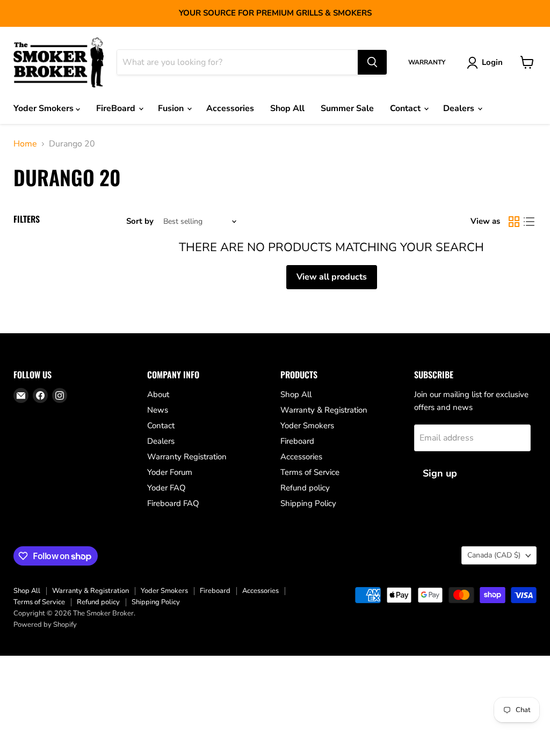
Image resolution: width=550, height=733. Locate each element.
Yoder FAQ (166, 487)
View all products (331, 277)
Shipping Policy (308, 503)
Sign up (440, 473)
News (157, 410)
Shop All (287, 108)
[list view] (529, 221)
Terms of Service (309, 472)
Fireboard (297, 441)
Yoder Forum (169, 472)
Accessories (230, 108)
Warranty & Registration (323, 410)
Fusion (172, 108)
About (158, 394)
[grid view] (514, 221)
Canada (493, 555)
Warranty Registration (187, 456)
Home (25, 144)
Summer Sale (347, 108)
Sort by (140, 221)
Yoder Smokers (44, 108)
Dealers (459, 108)
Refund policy (305, 487)
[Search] (372, 62)
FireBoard (117, 108)
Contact (406, 108)
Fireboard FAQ (173, 503)
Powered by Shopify (45, 624)
